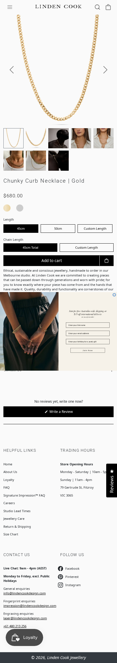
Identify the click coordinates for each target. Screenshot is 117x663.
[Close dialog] (114, 294)
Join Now (88, 350)
